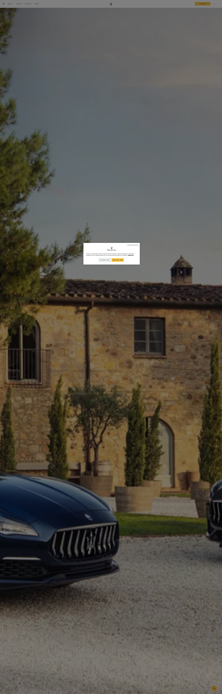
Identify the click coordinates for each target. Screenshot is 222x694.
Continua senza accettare (132, 244)
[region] (111, 254)
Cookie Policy (131, 255)
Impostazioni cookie (105, 260)
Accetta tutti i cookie (118, 260)
